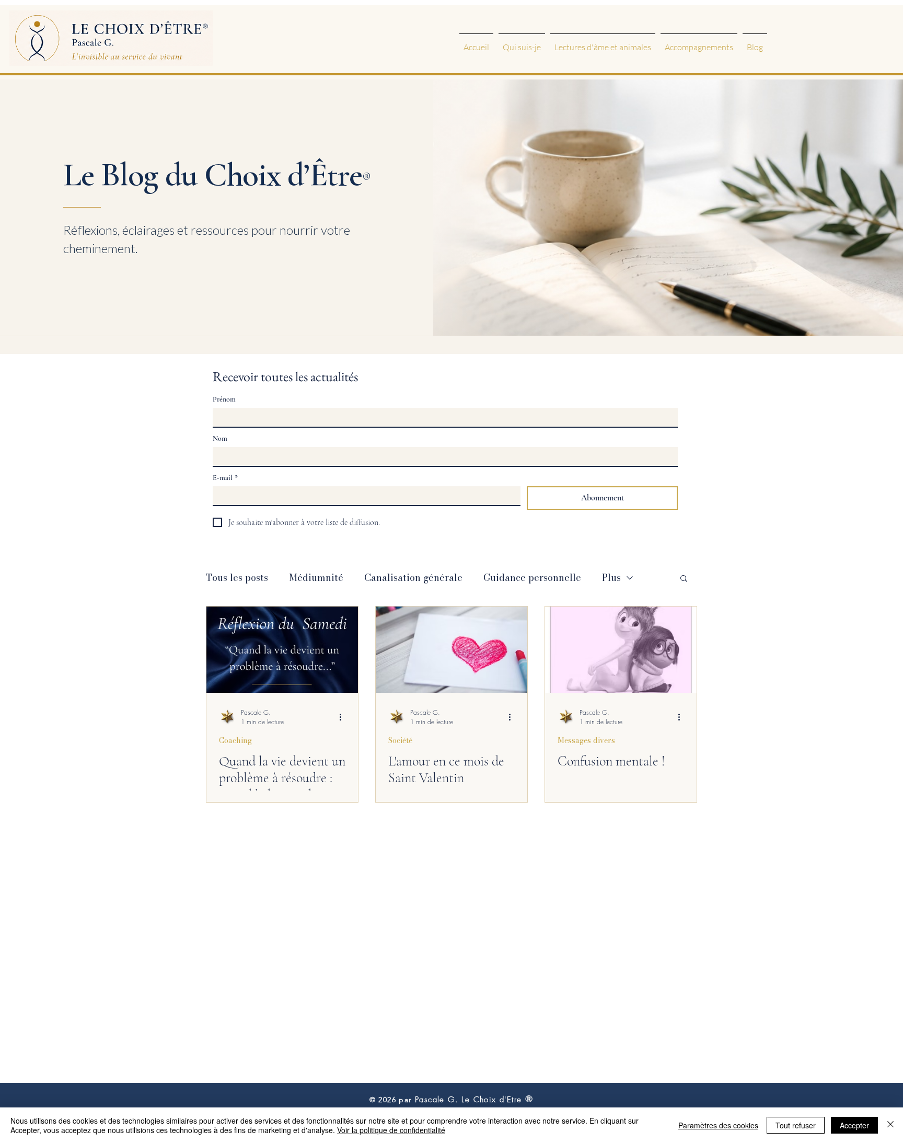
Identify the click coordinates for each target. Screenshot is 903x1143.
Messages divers (586, 741)
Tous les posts (237, 577)
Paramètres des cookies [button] (718, 1125)
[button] (684, 579)
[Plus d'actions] (344, 717)
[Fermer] (890, 1125)
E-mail (225, 477)
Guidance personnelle (532, 577)
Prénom (224, 399)
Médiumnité (316, 577)
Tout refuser (795, 1125)
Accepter (854, 1125)
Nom (220, 438)
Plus (611, 577)
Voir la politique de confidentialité (391, 1130)
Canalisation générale (413, 577)
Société (400, 741)
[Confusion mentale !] (621, 650)
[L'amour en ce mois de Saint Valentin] (451, 650)
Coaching (235, 741)
